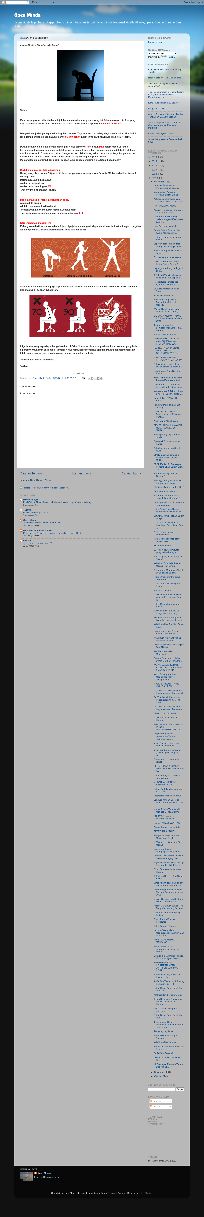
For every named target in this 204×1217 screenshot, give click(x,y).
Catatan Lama (131, 473)
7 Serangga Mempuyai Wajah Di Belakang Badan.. (168, 571)
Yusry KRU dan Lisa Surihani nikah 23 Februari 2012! (168, 900)
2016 (154, 157)
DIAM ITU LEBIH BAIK (165, 713)
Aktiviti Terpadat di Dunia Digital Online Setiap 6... (167, 262)
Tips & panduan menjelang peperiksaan (167, 540)
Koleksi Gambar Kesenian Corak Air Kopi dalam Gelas (169, 200)
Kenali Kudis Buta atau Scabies (164, 103)
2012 (154, 174)
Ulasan (156, 1106)
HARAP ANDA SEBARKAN (167, 823)
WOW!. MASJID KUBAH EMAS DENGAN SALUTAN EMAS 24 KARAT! (168, 667)
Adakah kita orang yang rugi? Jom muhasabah (168, 211)
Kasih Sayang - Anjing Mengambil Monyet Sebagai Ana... (165, 677)
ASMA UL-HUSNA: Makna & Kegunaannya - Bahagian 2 (169, 691)
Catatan (156, 1101)
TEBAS (27, 510)
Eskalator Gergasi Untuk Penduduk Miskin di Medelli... (166, 302)
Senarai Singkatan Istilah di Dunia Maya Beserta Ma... (168, 659)
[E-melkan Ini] (89, 378)
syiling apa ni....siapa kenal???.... (38, 543)
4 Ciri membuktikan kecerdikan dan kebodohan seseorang (168, 1024)
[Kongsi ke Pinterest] (101, 378)
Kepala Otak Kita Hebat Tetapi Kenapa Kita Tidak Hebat (169, 863)
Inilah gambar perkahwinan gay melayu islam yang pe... (167, 752)
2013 (154, 170)
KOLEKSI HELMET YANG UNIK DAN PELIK (166, 685)
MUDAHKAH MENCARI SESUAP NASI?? (165, 783)
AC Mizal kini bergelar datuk (168, 995)
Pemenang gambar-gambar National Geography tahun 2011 (168, 892)
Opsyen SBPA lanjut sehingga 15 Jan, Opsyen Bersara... (168, 957)
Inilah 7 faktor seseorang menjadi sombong (166, 744)
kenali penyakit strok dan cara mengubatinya (169, 503)
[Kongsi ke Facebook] (98, 378)
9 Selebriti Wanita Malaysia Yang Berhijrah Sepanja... (168, 276)
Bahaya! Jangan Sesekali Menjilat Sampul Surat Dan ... (168, 802)
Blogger (148, 1193)
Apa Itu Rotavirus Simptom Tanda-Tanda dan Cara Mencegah (165, 115)
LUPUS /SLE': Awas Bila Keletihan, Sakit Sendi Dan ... (168, 525)
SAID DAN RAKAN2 (163, 1053)
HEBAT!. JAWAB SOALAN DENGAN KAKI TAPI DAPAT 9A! (169, 768)
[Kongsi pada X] (95, 378)
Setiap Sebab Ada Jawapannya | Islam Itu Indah (166, 949)
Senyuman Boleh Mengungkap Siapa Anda (167, 850)
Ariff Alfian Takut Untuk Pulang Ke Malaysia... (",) (169, 982)
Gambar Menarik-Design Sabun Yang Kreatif (166, 632)
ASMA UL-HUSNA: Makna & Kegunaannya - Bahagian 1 (169, 707)
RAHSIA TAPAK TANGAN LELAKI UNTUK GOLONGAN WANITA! (166, 350)
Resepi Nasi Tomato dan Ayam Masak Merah (166, 283)
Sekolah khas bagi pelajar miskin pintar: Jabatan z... (168, 365)
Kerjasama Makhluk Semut (167, 796)
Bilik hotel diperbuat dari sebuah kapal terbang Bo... (168, 496)
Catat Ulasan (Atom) (40, 480)
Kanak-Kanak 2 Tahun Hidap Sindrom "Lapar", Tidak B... (168, 392)
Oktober (158, 1076)
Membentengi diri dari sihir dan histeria (167, 776)
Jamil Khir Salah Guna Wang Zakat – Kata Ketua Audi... (168, 379)
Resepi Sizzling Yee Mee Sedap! (164, 78)
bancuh (27, 541)
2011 (154, 178)
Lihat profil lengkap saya (46, 1177)
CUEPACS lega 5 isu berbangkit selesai (164, 817)
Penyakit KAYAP (156, 108)
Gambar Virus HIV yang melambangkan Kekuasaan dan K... (169, 219)
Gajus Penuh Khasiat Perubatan (164, 920)
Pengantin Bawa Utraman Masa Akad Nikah (166, 836)
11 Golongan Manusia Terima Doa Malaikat (168, 1065)
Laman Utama (155, 42)
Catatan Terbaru (31, 473)
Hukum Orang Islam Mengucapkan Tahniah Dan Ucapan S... (169, 933)
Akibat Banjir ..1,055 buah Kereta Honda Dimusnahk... (169, 385)
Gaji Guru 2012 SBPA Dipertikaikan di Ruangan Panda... (167, 414)
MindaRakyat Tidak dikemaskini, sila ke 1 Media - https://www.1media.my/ (57, 502)
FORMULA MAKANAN (165, 206)
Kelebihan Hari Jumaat (165, 334)
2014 (154, 165)
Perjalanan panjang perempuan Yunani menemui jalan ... (164, 736)
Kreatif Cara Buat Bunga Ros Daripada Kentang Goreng (168, 907)
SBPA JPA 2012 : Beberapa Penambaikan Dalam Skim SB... (168, 467)
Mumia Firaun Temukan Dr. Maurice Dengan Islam (167, 810)
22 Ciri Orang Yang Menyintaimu (163, 533)
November (159, 1072)
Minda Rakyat (30, 500)
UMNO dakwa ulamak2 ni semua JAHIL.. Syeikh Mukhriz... (166, 457)
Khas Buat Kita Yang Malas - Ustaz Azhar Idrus (168, 639)
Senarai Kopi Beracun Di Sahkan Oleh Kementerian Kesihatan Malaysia (164, 125)
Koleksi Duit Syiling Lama (161, 133)
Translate (172, 57)
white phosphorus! (163, 545)
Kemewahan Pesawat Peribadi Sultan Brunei (166, 193)
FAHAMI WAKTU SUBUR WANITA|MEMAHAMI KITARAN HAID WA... (166, 341)
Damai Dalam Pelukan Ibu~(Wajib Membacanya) (167, 231)
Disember (159, 182)
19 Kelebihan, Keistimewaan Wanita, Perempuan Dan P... (168, 597)
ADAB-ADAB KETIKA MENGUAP (164, 941)
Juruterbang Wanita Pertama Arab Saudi (41, 523)
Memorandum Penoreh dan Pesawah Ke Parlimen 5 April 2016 (52, 533)
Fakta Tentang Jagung (165, 926)
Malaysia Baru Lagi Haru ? (35, 512)
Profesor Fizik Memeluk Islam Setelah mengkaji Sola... (168, 856)
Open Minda (27, 15)
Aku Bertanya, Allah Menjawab (163, 652)
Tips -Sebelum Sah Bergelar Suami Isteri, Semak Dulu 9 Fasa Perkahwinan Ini (166, 94)
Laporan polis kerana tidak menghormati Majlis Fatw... (168, 245)
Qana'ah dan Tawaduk (165, 226)
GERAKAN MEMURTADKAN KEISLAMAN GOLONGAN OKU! (168, 318)
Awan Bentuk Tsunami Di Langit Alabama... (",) (166, 612)
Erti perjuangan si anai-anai (167, 257)
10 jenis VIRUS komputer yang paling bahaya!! (166, 551)
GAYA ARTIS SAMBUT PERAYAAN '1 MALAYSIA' (168, 358)
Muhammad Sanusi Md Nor (37, 530)
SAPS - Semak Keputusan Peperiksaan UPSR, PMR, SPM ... (168, 700)
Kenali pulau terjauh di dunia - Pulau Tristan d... (169, 975)
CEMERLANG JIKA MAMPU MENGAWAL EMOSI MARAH (168, 428)
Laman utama (81, 473)
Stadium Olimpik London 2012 (169, 487)
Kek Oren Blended (163, 590)
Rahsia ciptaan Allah (164, 295)
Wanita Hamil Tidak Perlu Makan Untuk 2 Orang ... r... (169, 310)
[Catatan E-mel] (83, 378)
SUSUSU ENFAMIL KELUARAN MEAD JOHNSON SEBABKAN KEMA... (166, 966)
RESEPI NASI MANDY (165, 831)
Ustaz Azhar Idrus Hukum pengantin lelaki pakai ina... (168, 510)
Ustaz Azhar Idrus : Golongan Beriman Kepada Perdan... (168, 884)
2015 (154, 161)
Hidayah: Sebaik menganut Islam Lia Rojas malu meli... (169, 618)
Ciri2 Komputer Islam (164, 491)
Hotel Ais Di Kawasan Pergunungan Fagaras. (166, 186)
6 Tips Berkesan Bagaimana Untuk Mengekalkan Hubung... (168, 1001)
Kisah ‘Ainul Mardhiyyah (166, 421)
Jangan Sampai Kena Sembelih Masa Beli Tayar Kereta (168, 327)
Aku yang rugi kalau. (164, 1031)
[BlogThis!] (92, 378)
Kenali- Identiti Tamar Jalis (167, 827)
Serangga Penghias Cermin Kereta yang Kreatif (168, 481)
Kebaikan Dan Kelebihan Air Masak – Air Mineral (168, 564)
